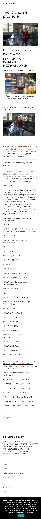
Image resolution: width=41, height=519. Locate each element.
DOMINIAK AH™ (10, 3)
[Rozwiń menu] (36, 3)
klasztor (26, 282)
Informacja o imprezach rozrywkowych (19, 51)
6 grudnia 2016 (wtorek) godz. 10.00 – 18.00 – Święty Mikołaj (19, 173)
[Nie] (38, 508)
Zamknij (21, 516)
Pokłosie (7, 379)
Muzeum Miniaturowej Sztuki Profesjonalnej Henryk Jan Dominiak (19, 150)
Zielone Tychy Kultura (17, 366)
